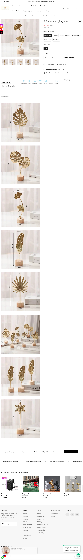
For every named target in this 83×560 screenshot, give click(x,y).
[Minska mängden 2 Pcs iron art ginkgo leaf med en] (45, 57)
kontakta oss (40, 519)
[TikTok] (1, 32)
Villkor (53, 516)
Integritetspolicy (41, 516)
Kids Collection (16, 11)
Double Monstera (65, 35)
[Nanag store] (5, 8)
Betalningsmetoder (42, 522)
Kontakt (48, 11)
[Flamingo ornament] (73, 484)
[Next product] (81, 488)
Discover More (52, 1)
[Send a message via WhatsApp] (3, 557)
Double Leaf (47, 35)
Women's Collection (31, 6)
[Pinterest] (67, 514)
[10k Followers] (72, 514)
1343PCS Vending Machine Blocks (19, 550)
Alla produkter (40, 11)
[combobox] (7, 556)
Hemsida (14, 6)
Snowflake (56, 40)
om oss (39, 513)
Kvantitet (46, 54)
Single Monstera (76, 35)
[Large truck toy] (31, 484)
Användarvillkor (41, 530)
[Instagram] (1, 26)
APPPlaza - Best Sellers (36, 16)
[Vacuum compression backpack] (10, 484)
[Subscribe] (15, 524)
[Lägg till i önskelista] (80, 21)
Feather (56, 35)
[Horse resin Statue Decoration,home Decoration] (52, 484)
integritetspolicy (55, 513)
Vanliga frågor (41, 533)
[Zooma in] (36, 23)
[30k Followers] (77, 514)
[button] (79, 8)
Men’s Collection (45, 6)
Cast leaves (47, 40)
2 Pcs (45, 49)
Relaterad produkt (28, 11)
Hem (26, 16)
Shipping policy (41, 527)
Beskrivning (6, 82)
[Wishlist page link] (64, 8)
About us (21, 6)
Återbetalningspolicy (42, 525)
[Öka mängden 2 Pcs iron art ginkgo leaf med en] (52, 57)
